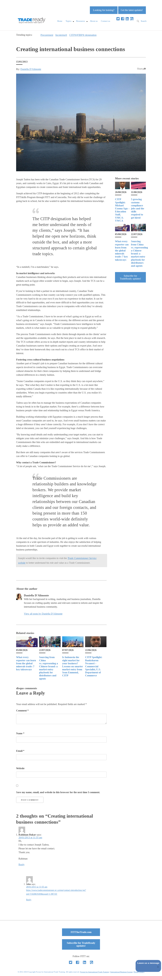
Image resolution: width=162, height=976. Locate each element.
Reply (22, 864)
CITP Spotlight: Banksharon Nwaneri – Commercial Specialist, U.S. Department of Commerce (93, 666)
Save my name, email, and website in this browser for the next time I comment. (58, 792)
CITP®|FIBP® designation (83, 35)
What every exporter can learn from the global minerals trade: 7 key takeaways (26, 663)
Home (59, 21)
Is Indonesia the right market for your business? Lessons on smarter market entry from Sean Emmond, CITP (72, 666)
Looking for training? (103, 10)
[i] (131, 18)
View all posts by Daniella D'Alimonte (43, 613)
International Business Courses (121, 972)
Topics (68, 21)
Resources (80, 21)
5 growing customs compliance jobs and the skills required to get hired (137, 208)
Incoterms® (61, 35)
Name (20, 733)
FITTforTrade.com (81, 932)
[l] (127, 18)
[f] (122, 18)
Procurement (46, 35)
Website (20, 768)
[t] (118, 18)
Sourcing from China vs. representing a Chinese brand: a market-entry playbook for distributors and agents (139, 253)
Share (140, 68)
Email (20, 750)
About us (94, 21)
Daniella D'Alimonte (30, 69)
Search (143, 21)
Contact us (105, 21)
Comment (22, 710)
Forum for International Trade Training (94, 972)
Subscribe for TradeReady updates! (130, 277)
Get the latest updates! (132, 10)
